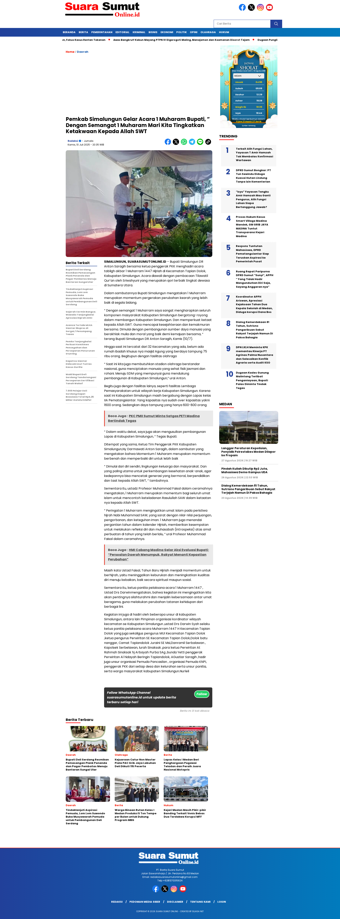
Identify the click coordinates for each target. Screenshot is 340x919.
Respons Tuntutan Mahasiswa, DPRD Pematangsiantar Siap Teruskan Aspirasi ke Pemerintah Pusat (252, 253)
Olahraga (208, 32)
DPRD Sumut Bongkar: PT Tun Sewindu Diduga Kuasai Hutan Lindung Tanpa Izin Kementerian (253, 176)
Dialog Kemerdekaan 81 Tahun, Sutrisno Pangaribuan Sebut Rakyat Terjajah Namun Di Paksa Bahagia (254, 329)
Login (221, 902)
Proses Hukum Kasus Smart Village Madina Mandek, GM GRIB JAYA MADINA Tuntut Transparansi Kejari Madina (252, 226)
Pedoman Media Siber (144, 902)
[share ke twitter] (177, 144)
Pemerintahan (101, 32)
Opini (193, 32)
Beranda (69, 32)
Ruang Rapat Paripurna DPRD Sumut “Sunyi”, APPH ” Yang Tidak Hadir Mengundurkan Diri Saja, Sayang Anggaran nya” (254, 279)
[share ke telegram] (193, 144)
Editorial (122, 32)
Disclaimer (175, 902)
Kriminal (139, 32)
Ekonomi (167, 32)
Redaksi (73, 141)
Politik (181, 32)
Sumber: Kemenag (248, 126)
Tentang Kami (200, 902)
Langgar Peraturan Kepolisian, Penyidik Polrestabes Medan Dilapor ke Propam (248, 451)
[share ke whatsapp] (185, 144)
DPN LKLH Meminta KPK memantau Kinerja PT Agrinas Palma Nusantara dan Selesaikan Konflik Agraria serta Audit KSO (254, 354)
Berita (83, 32)
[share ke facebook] (169, 144)
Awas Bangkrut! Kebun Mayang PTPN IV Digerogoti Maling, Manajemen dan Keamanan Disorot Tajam (154, 40)
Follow (202, 694)
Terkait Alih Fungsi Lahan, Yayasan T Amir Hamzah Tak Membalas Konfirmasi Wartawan (254, 154)
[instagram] (261, 9)
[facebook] (243, 9)
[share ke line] (201, 144)
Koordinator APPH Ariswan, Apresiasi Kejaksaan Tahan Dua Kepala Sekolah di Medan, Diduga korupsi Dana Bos (254, 304)
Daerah (82, 52)
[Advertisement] (139, 86)
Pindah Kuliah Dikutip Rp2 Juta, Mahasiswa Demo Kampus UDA (244, 470)
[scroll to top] (326, 913)
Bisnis (153, 32)
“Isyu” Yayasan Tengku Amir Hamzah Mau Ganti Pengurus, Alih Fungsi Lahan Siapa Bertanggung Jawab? (253, 199)
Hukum (224, 32)
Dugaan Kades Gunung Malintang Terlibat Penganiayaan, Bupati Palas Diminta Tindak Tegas (252, 380)
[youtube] (270, 9)
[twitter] (252, 9)
